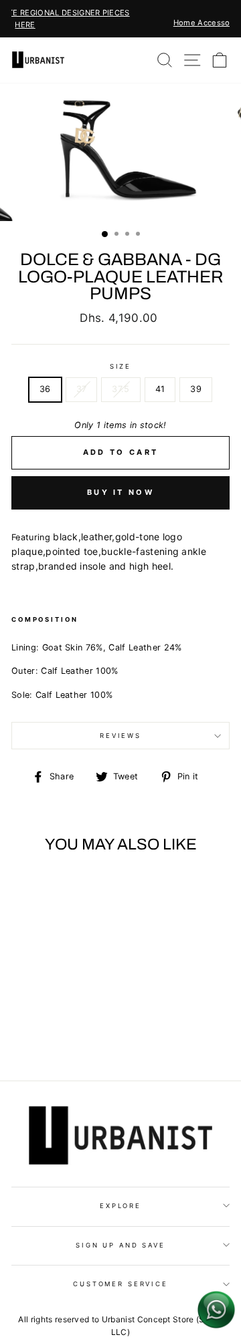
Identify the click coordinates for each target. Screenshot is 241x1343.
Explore (120, 1205)
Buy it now (120, 492)
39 (196, 389)
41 (160, 389)
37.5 (120, 389)
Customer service (120, 1284)
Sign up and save (120, 1245)
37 (81, 389)
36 (45, 389)
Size (120, 366)
